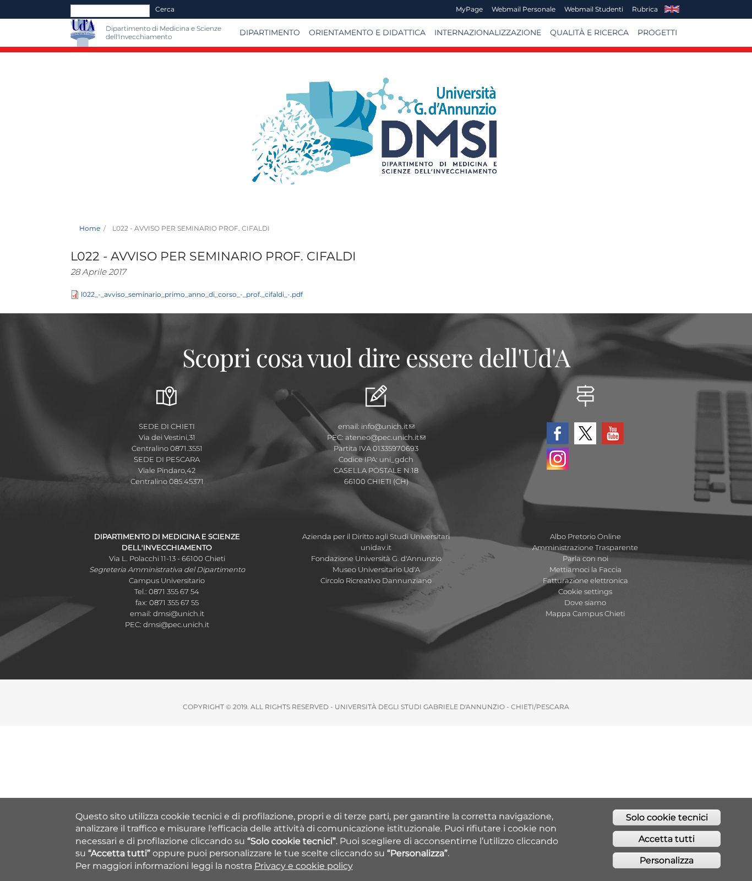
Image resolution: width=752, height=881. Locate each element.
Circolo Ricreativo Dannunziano (376, 580)
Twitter (585, 433)
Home (89, 228)
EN (672, 9)
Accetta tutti (667, 839)
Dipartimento (269, 32)
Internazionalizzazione (487, 32)
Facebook (557, 433)
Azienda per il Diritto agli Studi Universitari (376, 536)
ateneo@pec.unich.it (382, 437)
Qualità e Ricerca (589, 32)
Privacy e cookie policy (303, 866)
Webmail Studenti (593, 9)
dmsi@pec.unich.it (176, 624)
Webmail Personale (523, 9)
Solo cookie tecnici (667, 817)
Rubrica (645, 9)
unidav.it (376, 547)
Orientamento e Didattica (367, 32)
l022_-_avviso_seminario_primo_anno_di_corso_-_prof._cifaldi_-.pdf (192, 294)
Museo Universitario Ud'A (376, 569)
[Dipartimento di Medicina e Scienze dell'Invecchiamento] (100, 33)
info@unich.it (384, 426)
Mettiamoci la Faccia (585, 569)
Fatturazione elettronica (585, 580)
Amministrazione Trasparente (585, 547)
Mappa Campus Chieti (585, 613)
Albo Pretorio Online (585, 536)
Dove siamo (585, 602)
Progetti (657, 32)
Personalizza (667, 860)
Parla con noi (585, 558)
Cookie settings (585, 591)
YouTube (612, 433)
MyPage (469, 9)
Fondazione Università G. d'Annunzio (376, 558)
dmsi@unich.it (178, 613)
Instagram (557, 458)
